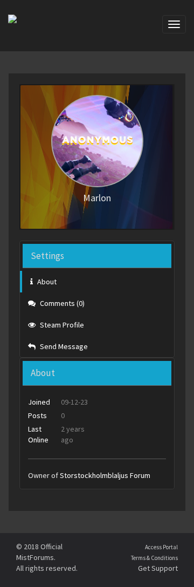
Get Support (158, 568)
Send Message (63, 346)
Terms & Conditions (154, 558)
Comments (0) (61, 303)
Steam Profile (61, 325)
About (46, 281)
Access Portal (161, 547)
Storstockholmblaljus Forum (105, 475)
